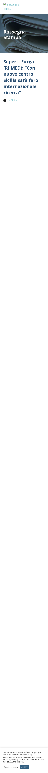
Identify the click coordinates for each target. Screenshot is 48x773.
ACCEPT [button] (24, 767)
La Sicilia (12, 100)
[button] (44, 7)
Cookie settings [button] (11, 767)
